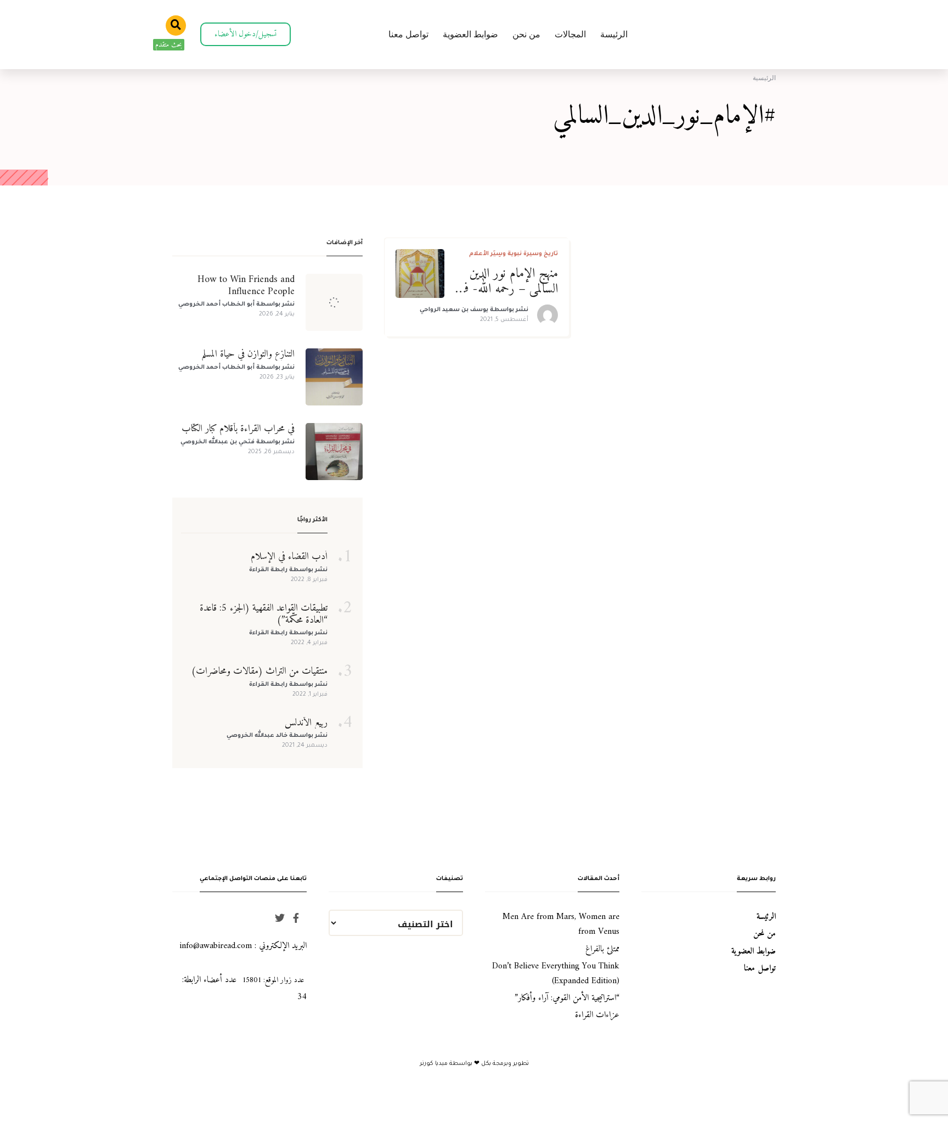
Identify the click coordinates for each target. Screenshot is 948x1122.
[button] (245, 34)
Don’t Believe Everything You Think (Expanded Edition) (555, 974)
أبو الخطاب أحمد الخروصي (216, 304)
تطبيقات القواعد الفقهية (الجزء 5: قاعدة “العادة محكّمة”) (264, 614)
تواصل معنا (408, 34)
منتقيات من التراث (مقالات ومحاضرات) (259, 672)
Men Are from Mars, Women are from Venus (561, 924)
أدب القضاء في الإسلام (289, 557)
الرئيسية (764, 78)
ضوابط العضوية (470, 34)
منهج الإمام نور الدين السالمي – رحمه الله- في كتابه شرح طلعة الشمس (509, 282)
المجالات (570, 34)
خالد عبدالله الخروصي (257, 735)
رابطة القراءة (268, 570)
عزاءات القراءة (597, 1015)
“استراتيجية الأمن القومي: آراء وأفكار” (567, 998)
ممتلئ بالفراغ (602, 949)
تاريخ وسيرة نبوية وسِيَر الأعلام (513, 254)
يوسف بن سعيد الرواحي (454, 310)
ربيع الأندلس (306, 723)
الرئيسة (614, 34)
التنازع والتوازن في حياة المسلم (248, 354)
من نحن (526, 34)
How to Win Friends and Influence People (246, 285)
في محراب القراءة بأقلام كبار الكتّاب (238, 429)
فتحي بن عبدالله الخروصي (217, 442)
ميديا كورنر (434, 1064)
